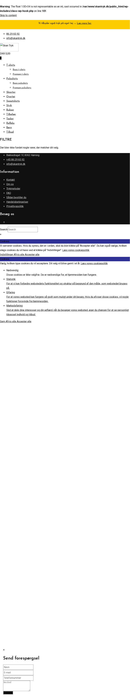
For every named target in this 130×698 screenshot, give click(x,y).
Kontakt (10, 179)
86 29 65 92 (13, 33)
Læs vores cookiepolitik (75, 250)
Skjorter (10, 92)
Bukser (10, 110)
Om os (10, 184)
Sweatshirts (13, 101)
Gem (3, 321)
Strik (9, 105)
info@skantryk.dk (15, 38)
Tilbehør (11, 114)
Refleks (10, 123)
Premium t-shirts (21, 74)
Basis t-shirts (19, 69)
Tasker (10, 119)
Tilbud (10, 132)
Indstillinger (7, 254)
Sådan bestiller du (16, 197)
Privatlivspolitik (15, 206)
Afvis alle (19, 254)
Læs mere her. (84, 23)
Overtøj (10, 96)
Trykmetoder (13, 188)
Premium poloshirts (22, 88)
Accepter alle (32, 254)
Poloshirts (12, 78)
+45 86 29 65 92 (15, 159)
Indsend (8, 693)
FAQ (8, 193)
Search (4, 229)
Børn (9, 127)
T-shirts (10, 65)
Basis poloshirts (20, 83)
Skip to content (8, 15)
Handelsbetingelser (17, 201)
